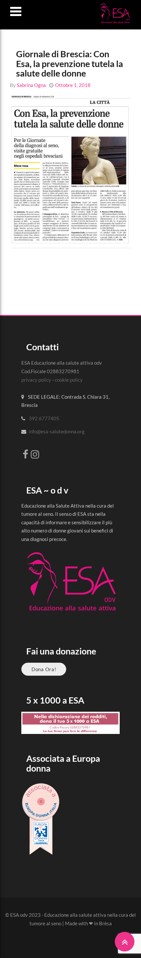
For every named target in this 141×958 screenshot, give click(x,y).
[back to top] (124, 941)
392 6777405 (44, 418)
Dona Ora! (43, 669)
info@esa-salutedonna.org (57, 431)
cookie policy (69, 380)
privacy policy (36, 380)
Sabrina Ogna (31, 85)
